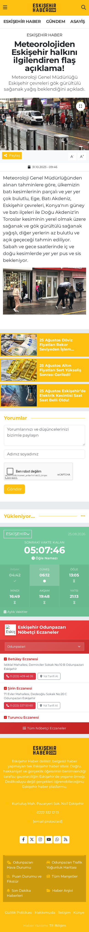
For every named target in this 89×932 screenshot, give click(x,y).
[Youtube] (48, 839)
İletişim (64, 912)
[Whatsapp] (57, 839)
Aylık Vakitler (17, 612)
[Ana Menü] (5, 7)
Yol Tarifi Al (50, 676)
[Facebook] (23, 839)
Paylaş (14, 155)
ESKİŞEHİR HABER (22, 21)
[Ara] (83, 7)
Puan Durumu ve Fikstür (24, 878)
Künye (78, 912)
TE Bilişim (57, 926)
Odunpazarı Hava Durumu (20, 865)
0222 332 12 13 (48, 812)
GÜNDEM (55, 21)
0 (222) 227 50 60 (21, 705)
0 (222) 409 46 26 (21, 676)
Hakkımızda (45, 912)
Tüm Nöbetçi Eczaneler (46, 728)
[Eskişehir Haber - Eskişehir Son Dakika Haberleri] (44, 8)
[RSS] (65, 839)
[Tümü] (83, 516)
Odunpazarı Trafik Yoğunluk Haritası (64, 865)
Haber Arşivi (62, 891)
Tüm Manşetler (65, 876)
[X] (32, 839)
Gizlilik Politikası (18, 912)
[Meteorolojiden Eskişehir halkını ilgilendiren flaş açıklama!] (44, 124)
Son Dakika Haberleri (19, 893)
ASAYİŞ (77, 21)
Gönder (14, 489)
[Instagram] (40, 839)
